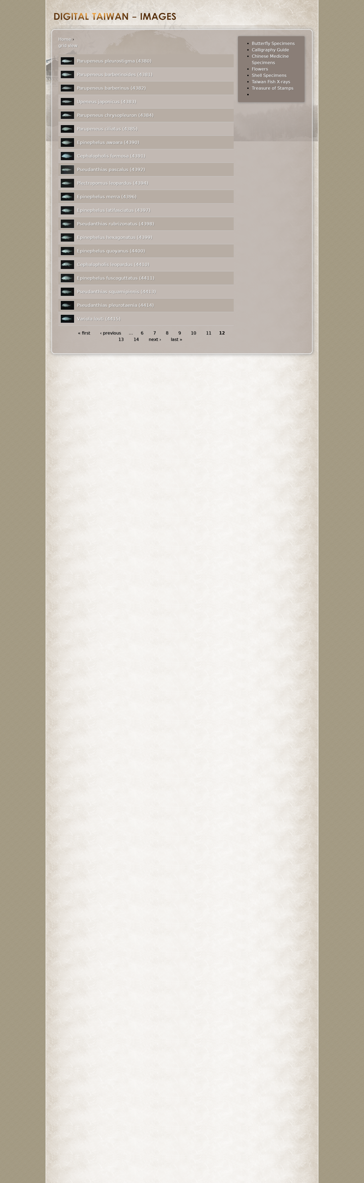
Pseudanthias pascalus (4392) (111, 169)
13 (121, 339)
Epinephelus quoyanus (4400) (111, 251)
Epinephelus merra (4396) (107, 196)
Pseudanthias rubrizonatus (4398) (115, 223)
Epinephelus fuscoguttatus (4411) (116, 278)
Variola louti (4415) (99, 318)
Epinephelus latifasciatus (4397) (114, 210)
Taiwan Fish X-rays (271, 81)
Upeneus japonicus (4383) (106, 101)
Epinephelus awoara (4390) (108, 142)
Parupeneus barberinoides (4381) (115, 74)
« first (84, 333)
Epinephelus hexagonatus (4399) (114, 237)
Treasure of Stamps (272, 88)
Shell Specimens (269, 75)
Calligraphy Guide (270, 49)
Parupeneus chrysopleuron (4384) (115, 115)
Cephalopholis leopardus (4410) (113, 264)
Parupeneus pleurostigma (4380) (114, 61)
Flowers (260, 69)
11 (208, 333)
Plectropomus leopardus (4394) (112, 183)
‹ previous (110, 333)
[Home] (115, 16)
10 (193, 333)
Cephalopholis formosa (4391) (111, 156)
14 (136, 339)
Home (64, 39)
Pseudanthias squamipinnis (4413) (116, 291)
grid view (68, 45)
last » (176, 339)
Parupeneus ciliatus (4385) (107, 128)
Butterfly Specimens (273, 43)
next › (155, 339)
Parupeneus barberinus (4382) (111, 88)
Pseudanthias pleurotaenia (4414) (115, 305)
